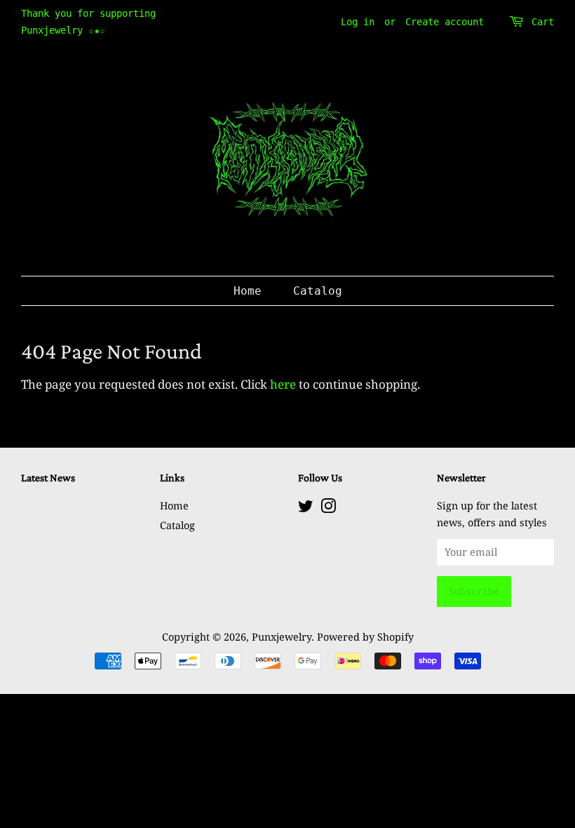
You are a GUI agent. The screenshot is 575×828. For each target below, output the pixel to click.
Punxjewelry (281, 636)
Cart (543, 21)
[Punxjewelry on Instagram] (328, 508)
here (283, 384)
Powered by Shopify (365, 636)
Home (248, 291)
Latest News (48, 477)
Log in (357, 21)
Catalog (317, 291)
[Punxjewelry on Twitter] (305, 508)
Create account (444, 21)
